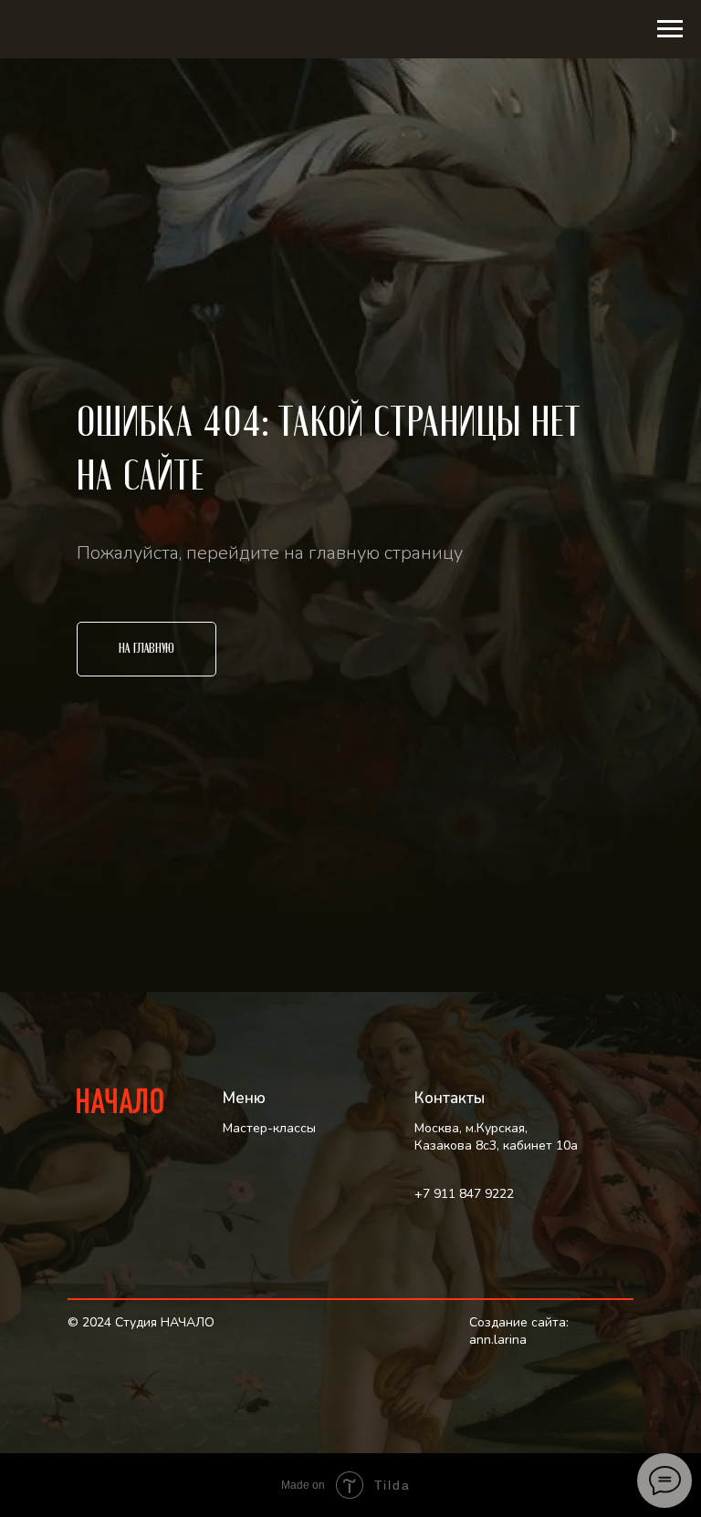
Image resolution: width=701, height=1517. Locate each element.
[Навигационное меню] (670, 29)
